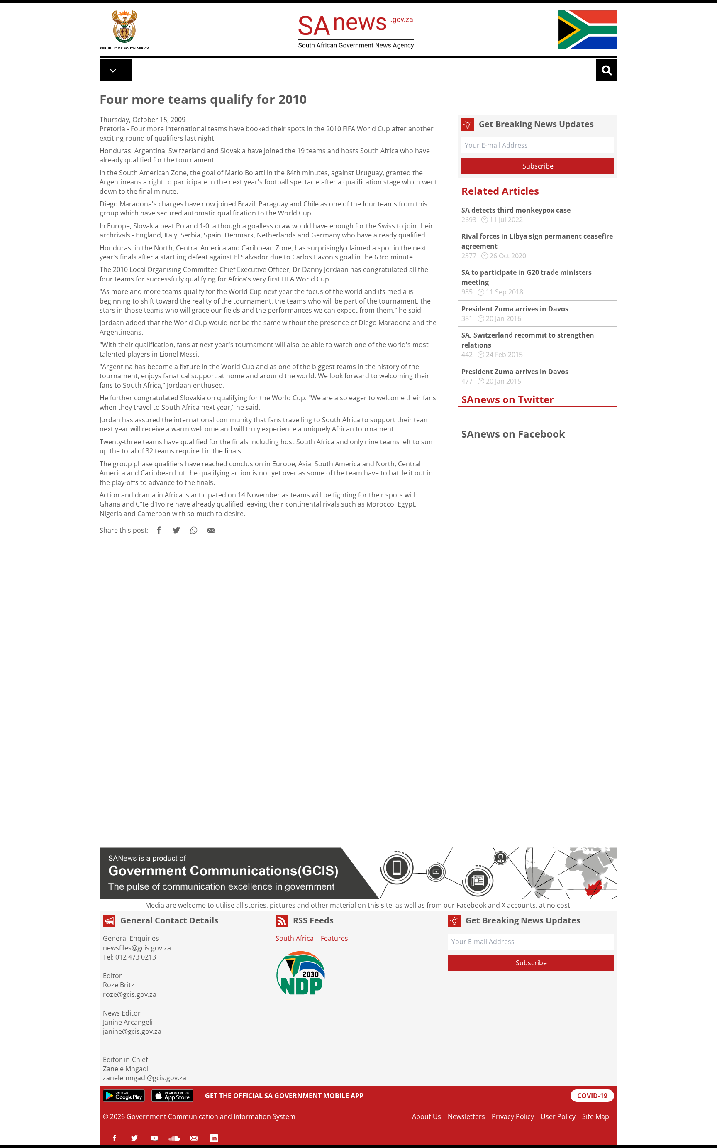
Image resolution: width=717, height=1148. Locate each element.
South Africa (295, 938)
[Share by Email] (211, 530)
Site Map (595, 1116)
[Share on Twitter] (176, 530)
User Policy (558, 1116)
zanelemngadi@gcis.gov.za (144, 1077)
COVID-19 (592, 1095)
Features (334, 938)
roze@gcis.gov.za (129, 994)
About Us (426, 1116)
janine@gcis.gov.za (132, 1031)
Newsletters (466, 1116)
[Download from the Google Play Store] (124, 1095)
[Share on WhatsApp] (193, 530)
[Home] (124, 29)
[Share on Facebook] (159, 530)
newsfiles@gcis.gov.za (137, 947)
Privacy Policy (513, 1116)
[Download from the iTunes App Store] (172, 1095)
